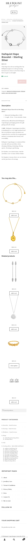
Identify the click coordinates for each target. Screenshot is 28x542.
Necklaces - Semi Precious (10, 432)
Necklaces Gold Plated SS (11, 456)
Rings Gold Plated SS (10, 459)
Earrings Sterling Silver (11, 455)
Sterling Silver (9, 439)
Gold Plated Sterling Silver (12, 438)
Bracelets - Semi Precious (10, 425)
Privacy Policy (7, 489)
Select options (14, 365)
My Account (7, 501)
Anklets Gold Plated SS (11, 448)
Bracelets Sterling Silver (6, 20)
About (5, 477)
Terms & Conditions (9, 485)
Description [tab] (6, 100)
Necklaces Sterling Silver (11, 458)
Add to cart (22, 81)
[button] (24, 27)
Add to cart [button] (14, 215)
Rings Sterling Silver (10, 461)
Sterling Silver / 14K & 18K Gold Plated (14, 19)
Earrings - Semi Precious (9, 428)
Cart (22, 538)
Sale (4, 442)
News (5, 493)
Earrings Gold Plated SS (11, 454)
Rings (4, 435)
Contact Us (6, 497)
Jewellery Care (7, 481)
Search (14, 539)
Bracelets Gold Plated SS (11, 451)
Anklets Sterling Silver (11, 449)
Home (4, 19)
